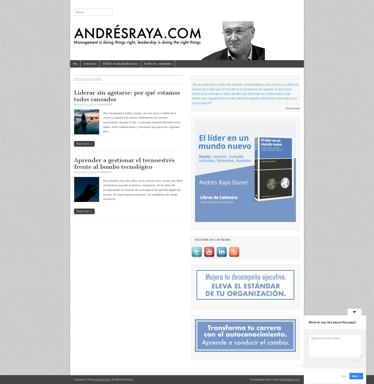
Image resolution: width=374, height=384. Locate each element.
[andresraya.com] (187, 30)
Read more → (84, 143)
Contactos (89, 63)
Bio (75, 63)
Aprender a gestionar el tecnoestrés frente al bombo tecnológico (124, 163)
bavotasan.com (291, 379)
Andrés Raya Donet (87, 104)
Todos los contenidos (158, 63)
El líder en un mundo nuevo (120, 63)
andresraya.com (101, 379)
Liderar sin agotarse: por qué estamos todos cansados (127, 96)
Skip (343, 376)
